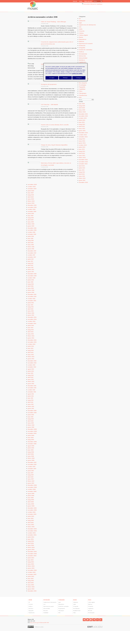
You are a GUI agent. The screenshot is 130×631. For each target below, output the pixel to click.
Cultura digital (83, 35)
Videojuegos (82, 93)
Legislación (82, 62)
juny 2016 (30, 282)
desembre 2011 (32, 385)
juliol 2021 (82, 168)
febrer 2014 (31, 336)
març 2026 (82, 110)
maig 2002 (31, 580)
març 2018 (31, 244)
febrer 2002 (31, 587)
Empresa (81, 41)
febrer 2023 (82, 157)
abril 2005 (31, 522)
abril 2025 (82, 126)
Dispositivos (82, 39)
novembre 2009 (32, 431)
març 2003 (31, 564)
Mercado (90, 610)
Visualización (83, 95)
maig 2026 (82, 105)
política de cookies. (77, 73)
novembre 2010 (32, 412)
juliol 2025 (82, 120)
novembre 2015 (32, 296)
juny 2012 (30, 373)
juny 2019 (30, 215)
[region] (65, 72)
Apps (80, 23)
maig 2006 (31, 499)
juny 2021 (81, 170)
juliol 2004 (31, 537)
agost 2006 (31, 493)
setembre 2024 (83, 137)
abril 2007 (31, 477)
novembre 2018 (32, 230)
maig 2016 (31, 284)
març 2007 (31, 479)
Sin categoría (83, 83)
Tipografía (82, 87)
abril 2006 (31, 502)
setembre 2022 (83, 164)
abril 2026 (82, 108)
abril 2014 (30, 331)
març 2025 (82, 128)
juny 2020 (31, 193)
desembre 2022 (83, 159)
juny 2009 (31, 437)
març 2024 (82, 141)
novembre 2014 (32, 319)
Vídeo (80, 91)
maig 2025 (82, 124)
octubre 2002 (32, 572)
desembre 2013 (32, 340)
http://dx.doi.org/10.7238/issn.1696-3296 (39, 622)
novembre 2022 (83, 161)
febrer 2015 (31, 313)
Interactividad (83, 58)
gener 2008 (31, 460)
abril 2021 (82, 174)
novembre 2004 (32, 531)
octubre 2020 (32, 186)
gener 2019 (31, 226)
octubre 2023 (83, 145)
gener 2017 (31, 271)
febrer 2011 (31, 406)
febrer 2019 (31, 224)
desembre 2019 (32, 205)
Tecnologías (82, 85)
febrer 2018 (31, 246)
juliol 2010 (31, 414)
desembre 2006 (32, 485)
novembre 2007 (32, 464)
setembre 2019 (32, 211)
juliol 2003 (31, 558)
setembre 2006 (32, 491)
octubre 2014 (31, 321)
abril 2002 (31, 582)
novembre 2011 (32, 387)
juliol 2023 (82, 147)
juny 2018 (30, 238)
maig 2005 (31, 520)
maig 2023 (82, 151)
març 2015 (31, 311)
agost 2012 (31, 369)
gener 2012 (31, 383)
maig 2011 (30, 400)
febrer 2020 (31, 201)
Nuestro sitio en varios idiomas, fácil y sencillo (55, 124)
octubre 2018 (31, 232)
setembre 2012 (32, 367)
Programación (61, 608)
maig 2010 (31, 419)
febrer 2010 (31, 425)
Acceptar (51, 77)
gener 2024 (82, 143)
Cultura (81, 33)
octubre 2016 (31, 278)
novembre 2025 (83, 116)
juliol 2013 (31, 346)
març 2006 (31, 504)
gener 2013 (31, 358)
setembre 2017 (32, 257)
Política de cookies (39, 627)
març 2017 (31, 267)
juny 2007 (30, 473)
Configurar (79, 77)
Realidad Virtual (76, 610)
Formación (82, 45)
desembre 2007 (32, 462)
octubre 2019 (31, 209)
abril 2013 (30, 352)
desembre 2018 (32, 228)
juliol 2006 (31, 495)
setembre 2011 (32, 392)
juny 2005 (31, 518)
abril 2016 (30, 286)
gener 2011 (31, 408)
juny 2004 (31, 539)
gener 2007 (31, 483)
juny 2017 (30, 261)
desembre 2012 (32, 361)
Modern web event (88, 1)
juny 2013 (30, 348)
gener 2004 (31, 549)
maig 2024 (82, 139)
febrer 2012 (31, 381)
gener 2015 (31, 315)
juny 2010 (30, 417)
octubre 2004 (32, 533)
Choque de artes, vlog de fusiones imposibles (54, 145)
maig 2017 (30, 263)
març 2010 (31, 423)
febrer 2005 (31, 526)
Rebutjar (65, 77)
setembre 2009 (32, 433)
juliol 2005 (31, 516)
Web (80, 97)
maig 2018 (31, 240)
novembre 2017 (32, 253)
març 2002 (31, 585)
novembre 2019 (32, 207)
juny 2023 (82, 149)
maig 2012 (31, 375)
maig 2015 (31, 307)
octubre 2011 (31, 390)
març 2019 (31, 222)
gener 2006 (31, 506)
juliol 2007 (31, 470)
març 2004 (31, 545)
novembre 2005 (32, 510)
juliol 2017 (31, 259)
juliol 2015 (31, 302)
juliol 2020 (31, 190)
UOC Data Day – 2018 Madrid (49, 104)
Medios (75, 600)
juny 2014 (30, 327)
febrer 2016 (31, 290)
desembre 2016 (32, 273)
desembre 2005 (32, 508)
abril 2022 (82, 166)
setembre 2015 (32, 300)
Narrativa (45, 610)
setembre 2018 (32, 234)
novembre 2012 (32, 363)
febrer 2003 (31, 566)
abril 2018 (30, 242)
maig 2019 (31, 217)
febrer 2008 (31, 458)
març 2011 (30, 404)
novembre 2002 (32, 570)
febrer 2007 (31, 481)
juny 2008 (31, 450)
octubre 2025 (83, 118)
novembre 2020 (32, 184)
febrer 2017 (31, 269)
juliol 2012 (31, 371)
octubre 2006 (32, 489)
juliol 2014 (31, 325)
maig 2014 (31, 329)
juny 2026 (82, 103)
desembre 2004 (32, 529)
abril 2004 (31, 543)
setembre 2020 (32, 188)
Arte (80, 27)
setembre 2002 (32, 574)
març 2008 (31, 456)
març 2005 (31, 524)
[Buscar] (93, 99)
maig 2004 (31, 541)
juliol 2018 (31, 236)
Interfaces (82, 60)
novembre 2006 (32, 487)
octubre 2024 (83, 134)
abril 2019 (30, 220)
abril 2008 (31, 454)
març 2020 (31, 199)
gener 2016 (31, 292)
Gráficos (81, 52)
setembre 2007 (32, 468)
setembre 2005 (32, 514)
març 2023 (82, 155)
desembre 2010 (32, 410)
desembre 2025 (83, 114)
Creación (81, 31)
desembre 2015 (32, 294)
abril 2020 (31, 197)
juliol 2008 (31, 448)
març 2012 (31, 379)
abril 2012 (30, 377)
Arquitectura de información (87, 25)
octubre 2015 (31, 298)
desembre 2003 (32, 551)
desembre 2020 (83, 182)
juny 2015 (30, 305)
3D (80, 18)
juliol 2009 (31, 435)
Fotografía (82, 47)
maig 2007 (31, 475)
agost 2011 (31, 394)
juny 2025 (82, 122)
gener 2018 (31, 249)
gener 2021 (82, 180)
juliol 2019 (31, 213)
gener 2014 (31, 338)
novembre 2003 (32, 553)
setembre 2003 (32, 555)
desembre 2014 (32, 317)
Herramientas (83, 54)
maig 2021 (82, 172)
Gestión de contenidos (85, 49)
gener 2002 (31, 589)
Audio (80, 29)
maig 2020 (31, 195)
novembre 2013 (32, 342)
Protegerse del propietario (49, 84)
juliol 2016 (31, 280)
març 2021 (82, 176)
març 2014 (31, 334)
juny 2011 (30, 398)
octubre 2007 (31, 466)
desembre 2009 (32, 429)
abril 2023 (82, 153)
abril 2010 (30, 421)
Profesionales (91, 612)
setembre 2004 (32, 535)
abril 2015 (30, 309)
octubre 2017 (31, 255)
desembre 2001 (32, 591)
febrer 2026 (82, 112)
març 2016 (31, 288)
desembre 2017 (32, 251)
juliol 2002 (31, 576)
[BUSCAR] (100, 1)
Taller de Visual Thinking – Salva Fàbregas (53, 21)
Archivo (80, 1)
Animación (82, 20)
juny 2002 (31, 578)
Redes (89, 600)
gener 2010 (31, 427)
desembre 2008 (32, 441)
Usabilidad (82, 89)
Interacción (82, 56)
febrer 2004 (31, 547)
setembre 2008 (32, 443)
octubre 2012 (31, 365)
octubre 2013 (31, 344)
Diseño (81, 37)
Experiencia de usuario (86, 43)
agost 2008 (31, 446)
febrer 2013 (31, 356)
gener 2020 (31, 203)
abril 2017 (30, 265)
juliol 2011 (31, 396)
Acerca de (75, 1)
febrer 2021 (82, 178)
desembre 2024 (83, 132)
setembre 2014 (32, 323)
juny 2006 (31, 497)
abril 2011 (30, 402)
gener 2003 (31, 568)
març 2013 (31, 354)
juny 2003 (31, 560)
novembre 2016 (32, 275)
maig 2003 (31, 562)
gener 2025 (82, 130)
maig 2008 (31, 452)
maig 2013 (31, 350)
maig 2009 (31, 439)
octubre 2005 (32, 512)
